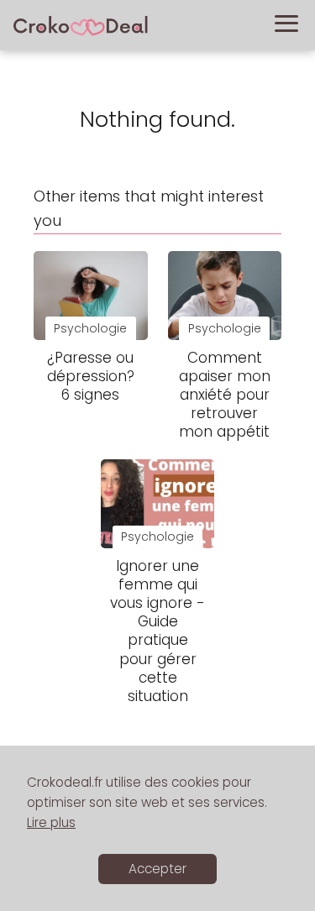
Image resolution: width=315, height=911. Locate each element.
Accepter (157, 868)
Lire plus (51, 822)
